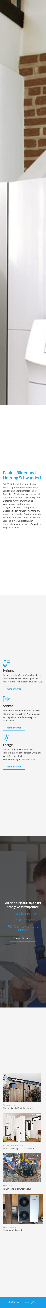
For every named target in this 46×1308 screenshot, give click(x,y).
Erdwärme (8, 1186)
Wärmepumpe (10, 1227)
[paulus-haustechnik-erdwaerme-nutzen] (23, 1167)
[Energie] (6, 737)
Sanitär (8, 706)
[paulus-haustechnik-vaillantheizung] (23, 1127)
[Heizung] (6, 663)
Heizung (8, 670)
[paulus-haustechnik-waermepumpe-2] (23, 1209)
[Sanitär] (6, 699)
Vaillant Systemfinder (13, 1145)
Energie (8, 745)
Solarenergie (9, 1105)
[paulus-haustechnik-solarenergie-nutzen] (23, 1087)
